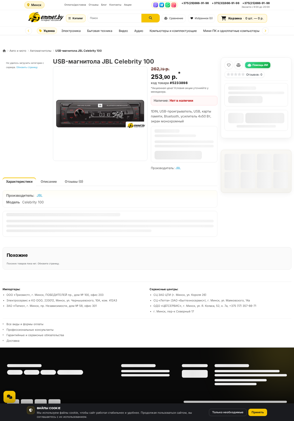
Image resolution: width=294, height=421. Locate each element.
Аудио (138, 31)
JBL (178, 168)
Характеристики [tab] (19, 181)
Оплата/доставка (75, 4)
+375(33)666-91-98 (225, 3)
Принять (258, 412)
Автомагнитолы (40, 50)
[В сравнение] (238, 65)
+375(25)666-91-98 (256, 3)
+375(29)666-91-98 (195, 3)
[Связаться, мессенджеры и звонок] (9, 397)
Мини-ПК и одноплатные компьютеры (231, 31)
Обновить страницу (27, 67)
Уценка (49, 31)
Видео (123, 31)
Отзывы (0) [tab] (74, 181)
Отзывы (94, 4)
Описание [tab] (49, 181)
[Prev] (28, 30)
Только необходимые (227, 412)
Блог (104, 4)
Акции (128, 4)
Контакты (115, 4)
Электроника (71, 31)
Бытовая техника (99, 31)
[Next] (265, 30)
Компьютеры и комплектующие (173, 31)
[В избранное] (228, 65)
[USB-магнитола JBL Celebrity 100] (100, 113)
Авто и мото (17, 50)
